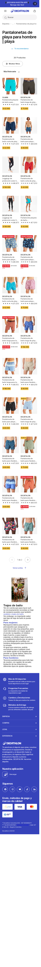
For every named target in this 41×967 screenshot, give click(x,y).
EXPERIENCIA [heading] (7, 736)
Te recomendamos (21, 49)
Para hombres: (11, 658)
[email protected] (23, 825)
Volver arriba (18, 568)
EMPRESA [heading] (6, 716)
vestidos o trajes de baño (13, 614)
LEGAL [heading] (4, 729)
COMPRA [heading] (5, 723)
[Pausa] (35, 3)
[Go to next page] (27, 560)
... (13, 24)
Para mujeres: (10, 622)
